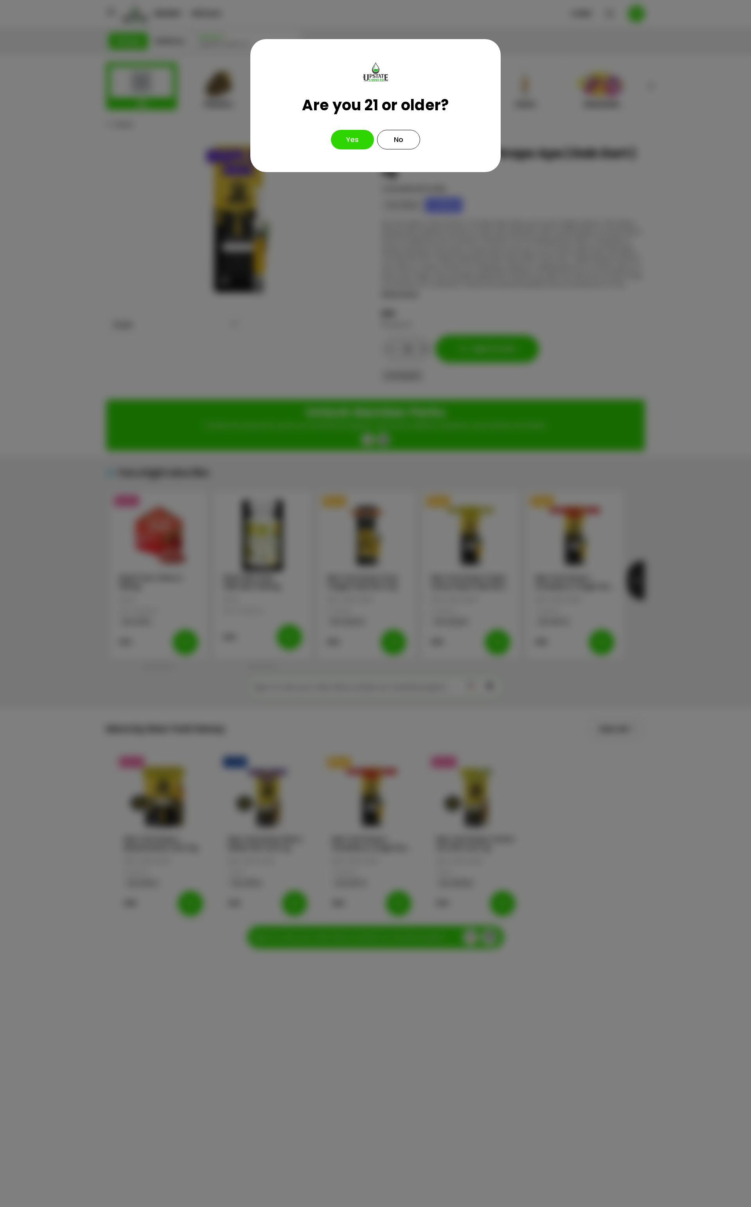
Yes (352, 139)
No (398, 139)
